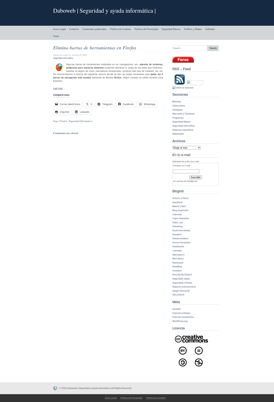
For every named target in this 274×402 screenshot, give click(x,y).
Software (210, 29)
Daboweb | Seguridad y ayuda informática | (104, 10)
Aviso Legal (59, 29)
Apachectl (177, 202)
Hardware (177, 109)
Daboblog (177, 226)
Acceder (176, 308)
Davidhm (177, 234)
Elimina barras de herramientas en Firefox (94, 47)
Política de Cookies (120, 29)
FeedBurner (192, 180)
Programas (178, 117)
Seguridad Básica (170, 29)
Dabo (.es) (177, 222)
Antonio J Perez (180, 198)
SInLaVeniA (178, 294)
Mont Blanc (178, 258)
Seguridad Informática (63, 57)
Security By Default (182, 274)
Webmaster (178, 133)
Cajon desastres (180, 218)
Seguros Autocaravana (184, 286)
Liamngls (177, 250)
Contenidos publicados (94, 29)
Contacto (74, 29)
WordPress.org (180, 320)
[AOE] (56, 388)
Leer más (58, 88)
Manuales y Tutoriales (183, 113)
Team (56, 36)
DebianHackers (180, 238)
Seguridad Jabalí (181, 278)
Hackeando (178, 246)
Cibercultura (178, 105)
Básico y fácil (179, 206)
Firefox (63, 121)
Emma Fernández (181, 242)
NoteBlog (177, 266)
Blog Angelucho (180, 210)
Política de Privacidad (146, 29)
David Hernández (181, 230)
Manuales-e (178, 254)
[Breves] (176, 101)
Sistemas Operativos (182, 129)
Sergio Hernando (181, 290)
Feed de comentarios (183, 316)
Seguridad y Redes (182, 282)
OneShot (176, 270)
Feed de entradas (181, 312)
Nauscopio (177, 262)
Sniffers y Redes (193, 29)
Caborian (177, 214)
